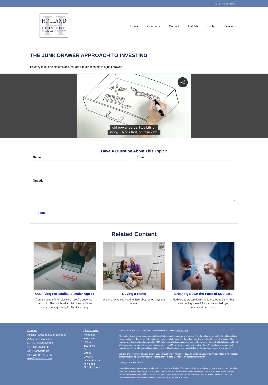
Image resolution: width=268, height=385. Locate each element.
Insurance (89, 345)
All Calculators (91, 367)
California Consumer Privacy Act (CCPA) (211, 353)
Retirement (89, 334)
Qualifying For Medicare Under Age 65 (64, 294)
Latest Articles (91, 360)
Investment (89, 338)
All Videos (89, 364)
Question (39, 180)
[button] (153, 26)
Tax (85, 349)
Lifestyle (88, 356)
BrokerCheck (182, 330)
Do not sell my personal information (189, 356)
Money (87, 353)
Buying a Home (134, 294)
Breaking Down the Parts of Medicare (203, 294)
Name (37, 157)
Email (140, 157)
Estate (87, 342)
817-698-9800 (227, 3)
